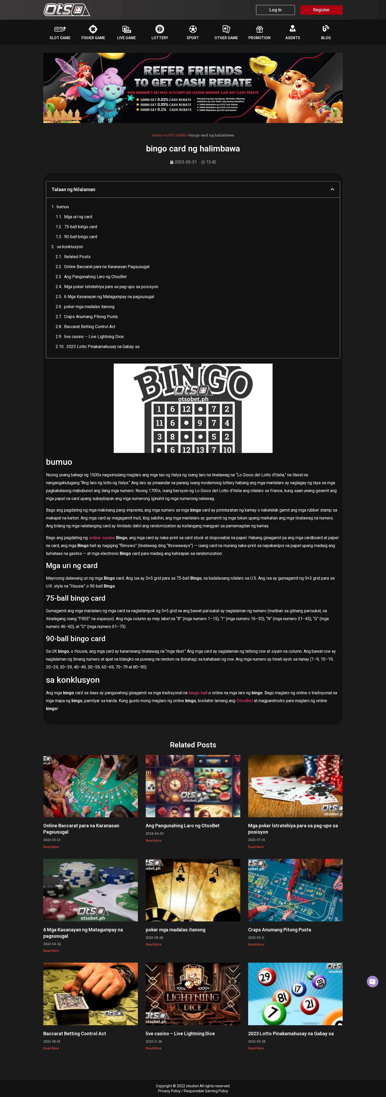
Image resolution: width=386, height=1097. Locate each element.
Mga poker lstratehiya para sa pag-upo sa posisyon (111, 286)
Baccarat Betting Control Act (89, 326)
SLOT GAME (60, 38)
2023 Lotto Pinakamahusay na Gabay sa (102, 346)
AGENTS (292, 38)
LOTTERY (160, 38)
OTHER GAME (226, 38)
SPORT (193, 38)
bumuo (63, 206)
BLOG (326, 38)
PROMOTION (259, 38)
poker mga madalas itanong (89, 306)
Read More (51, 847)
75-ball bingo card (80, 226)
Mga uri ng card (78, 216)
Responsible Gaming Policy (206, 1091)
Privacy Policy (169, 1091)
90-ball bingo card (80, 236)
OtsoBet (244, 700)
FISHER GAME (93, 38)
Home (157, 135)
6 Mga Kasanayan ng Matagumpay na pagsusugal (109, 296)
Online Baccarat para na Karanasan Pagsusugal (106, 266)
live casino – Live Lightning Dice (94, 336)
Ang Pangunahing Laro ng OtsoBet (95, 276)
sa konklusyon (70, 246)
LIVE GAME (126, 38)
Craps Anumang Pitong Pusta (91, 316)
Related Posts (77, 256)
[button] (332, 189)
